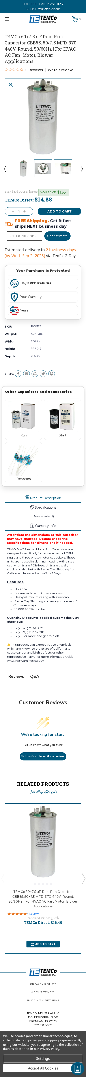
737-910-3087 (49, 9)
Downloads (43, 516)
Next (81, 168)
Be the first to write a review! (43, 756)
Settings (43, 1058)
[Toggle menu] (12, 19)
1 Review (33, 914)
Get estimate (57, 236)
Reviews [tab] (16, 676)
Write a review (60, 70)
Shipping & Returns (42, 1000)
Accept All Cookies (43, 1068)
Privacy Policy (43, 984)
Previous (4, 168)
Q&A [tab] (34, 676)
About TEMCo (42, 992)
